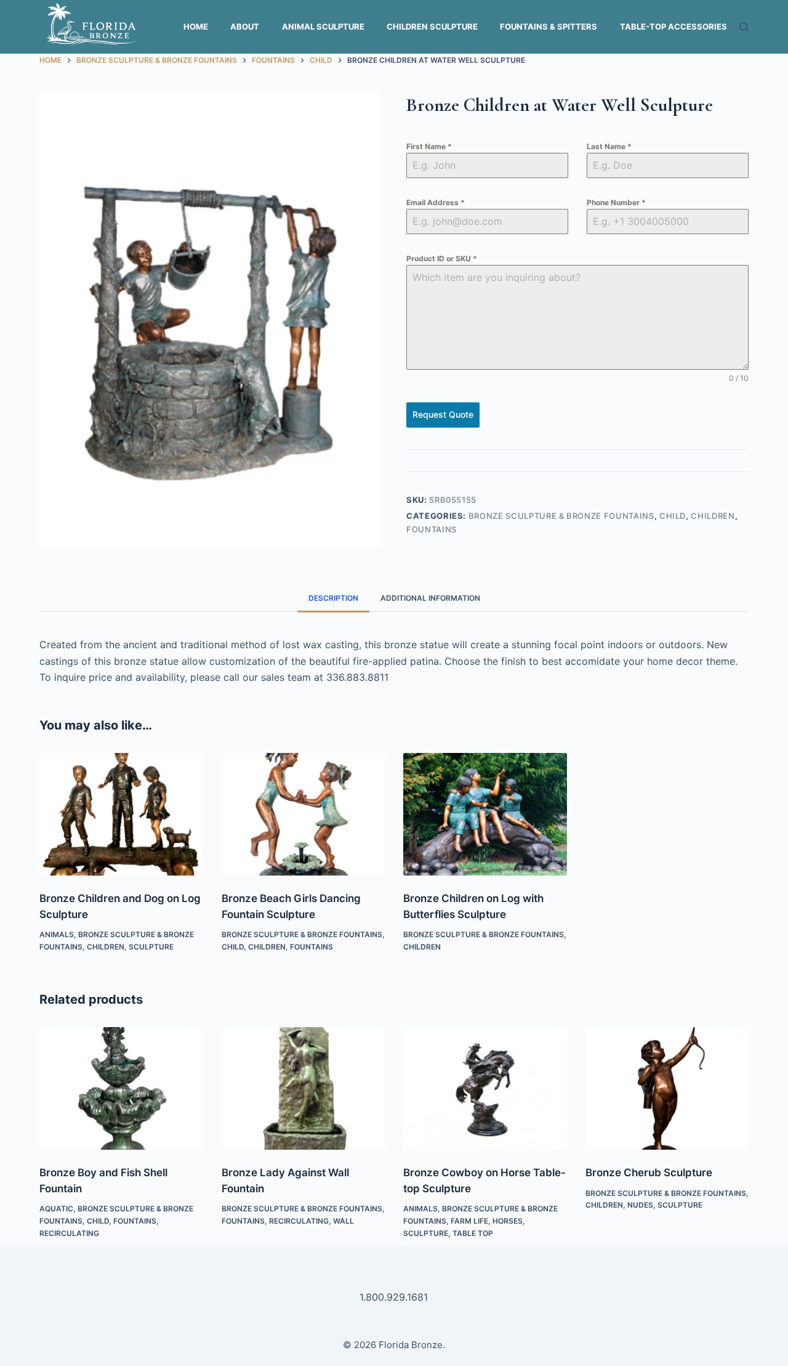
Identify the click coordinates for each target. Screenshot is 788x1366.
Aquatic (56, 1208)
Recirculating (69, 1233)
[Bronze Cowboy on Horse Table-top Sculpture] (485, 1088)
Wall (343, 1221)
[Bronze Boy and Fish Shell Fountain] (121, 1088)
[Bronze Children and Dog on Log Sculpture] (121, 814)
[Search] (744, 26)
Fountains (431, 529)
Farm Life (469, 1221)
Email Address (435, 202)
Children (712, 516)
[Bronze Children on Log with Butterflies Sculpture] (485, 814)
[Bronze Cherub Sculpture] (667, 1088)
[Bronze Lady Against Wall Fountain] (303, 1088)
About (244, 26)
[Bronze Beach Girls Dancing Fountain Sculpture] (303, 814)
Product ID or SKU (441, 258)
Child (672, 516)
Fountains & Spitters (548, 26)
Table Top (472, 1233)
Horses (507, 1221)
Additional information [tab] (430, 598)
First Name (429, 146)
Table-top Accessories (673, 26)
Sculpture (151, 946)
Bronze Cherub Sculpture (648, 1172)
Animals (56, 934)
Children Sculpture (432, 26)
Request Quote (442, 414)
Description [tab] (333, 598)
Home (195, 26)
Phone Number (616, 202)
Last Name (609, 146)
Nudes (640, 1204)
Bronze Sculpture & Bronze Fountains (561, 516)
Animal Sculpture (323, 26)
